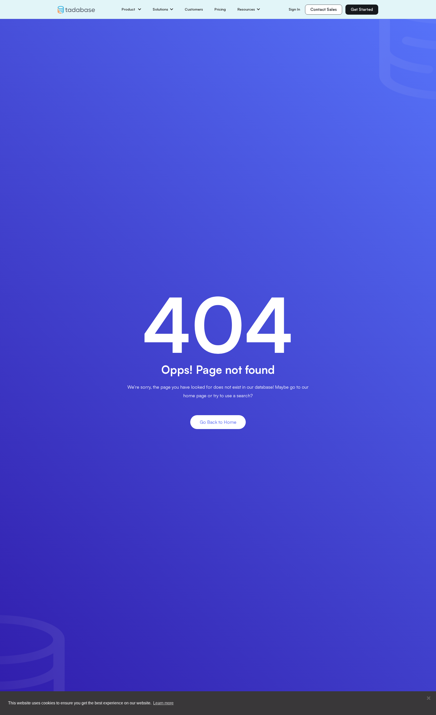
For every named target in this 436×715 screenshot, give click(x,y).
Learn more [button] (163, 703)
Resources (246, 9)
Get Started (362, 9)
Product (129, 9)
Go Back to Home (218, 422)
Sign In (294, 9)
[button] (428, 698)
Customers (194, 9)
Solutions (160, 9)
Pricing (220, 9)
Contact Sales (323, 9)
